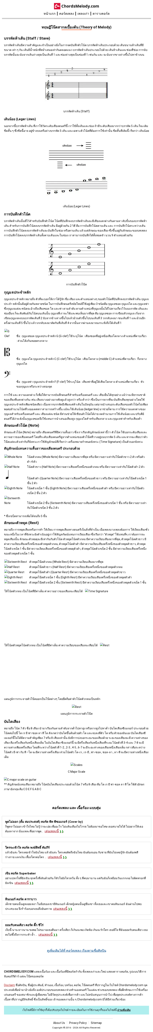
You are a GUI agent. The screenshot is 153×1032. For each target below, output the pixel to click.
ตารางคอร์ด (101, 14)
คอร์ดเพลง (66, 14)
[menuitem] (51, 13)
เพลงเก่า (83, 14)
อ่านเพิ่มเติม (124, 1010)
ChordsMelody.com (80, 6)
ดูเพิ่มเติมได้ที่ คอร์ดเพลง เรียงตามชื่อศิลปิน (76, 951)
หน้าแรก (50, 14)
